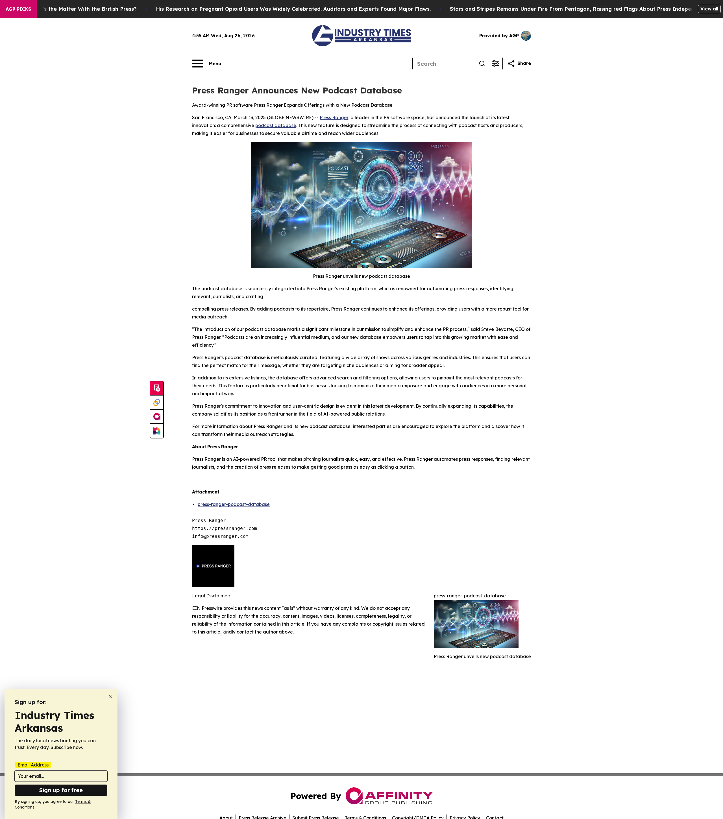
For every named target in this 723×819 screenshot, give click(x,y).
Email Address (33, 765)
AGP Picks (18, 9)
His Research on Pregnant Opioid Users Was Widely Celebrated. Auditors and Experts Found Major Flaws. (293, 9)
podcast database (275, 125)
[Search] (482, 63)
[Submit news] (156, 388)
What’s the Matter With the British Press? (83, 9)
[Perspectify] (156, 403)
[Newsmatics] (156, 431)
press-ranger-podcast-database (234, 504)
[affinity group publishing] (156, 417)
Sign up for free (61, 790)
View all (709, 9)
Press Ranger (334, 117)
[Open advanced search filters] (495, 63)
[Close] (110, 696)
